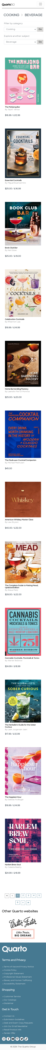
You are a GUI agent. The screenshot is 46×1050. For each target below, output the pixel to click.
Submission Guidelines (14, 1020)
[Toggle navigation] (40, 4)
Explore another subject (16, 36)
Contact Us (9, 1016)
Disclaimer (8, 1003)
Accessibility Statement (14, 984)
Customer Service (12, 997)
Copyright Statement (14, 974)
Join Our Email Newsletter (16, 1026)
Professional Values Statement (18, 977)
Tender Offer (9, 1033)
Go (41, 29)
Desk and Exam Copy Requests (18, 1023)
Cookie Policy (10, 970)
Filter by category (13, 24)
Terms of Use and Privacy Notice (19, 967)
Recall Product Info (12, 1030)
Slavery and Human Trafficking (18, 980)
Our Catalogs (10, 1000)
